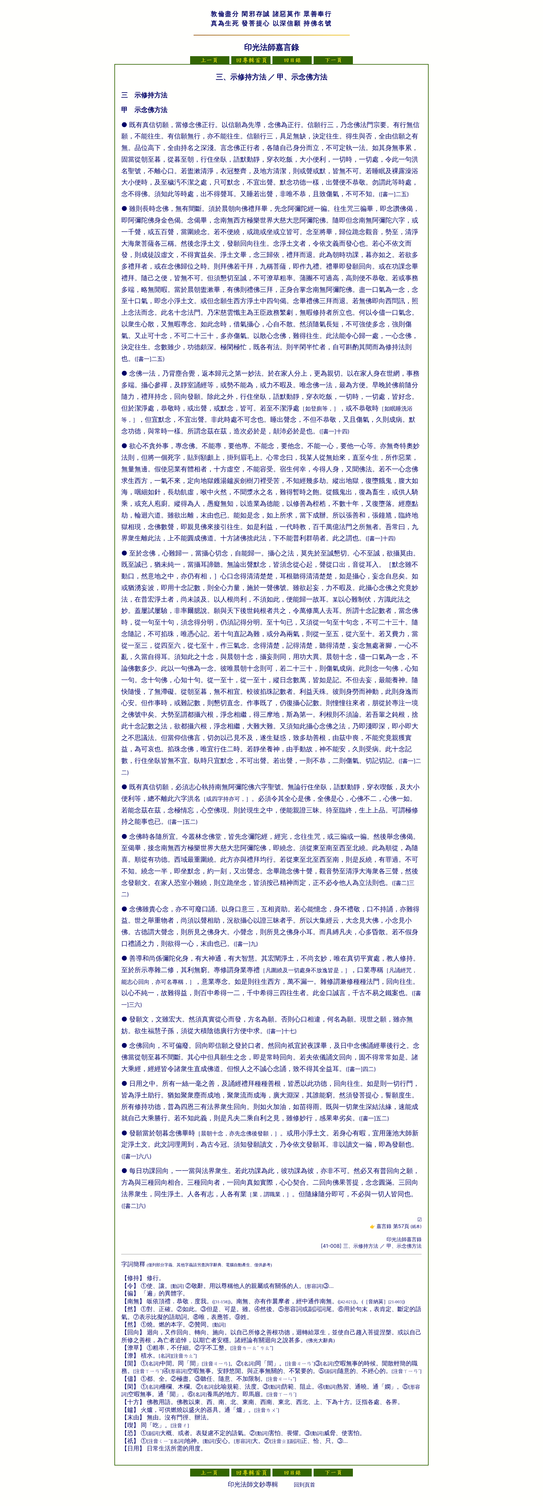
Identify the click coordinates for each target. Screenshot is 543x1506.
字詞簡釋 (133, 1264)
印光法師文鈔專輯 (253, 1484)
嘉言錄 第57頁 (399, 1226)
